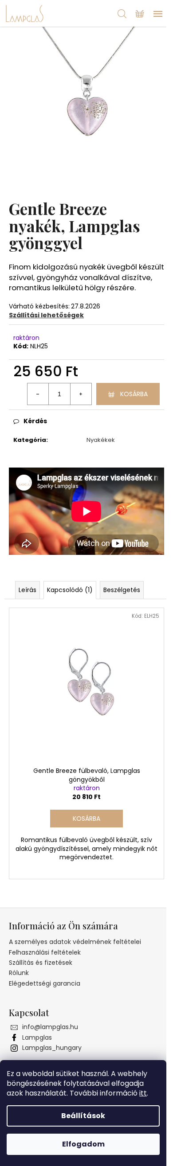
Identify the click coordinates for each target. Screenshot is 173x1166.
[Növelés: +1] (80, 394)
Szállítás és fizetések (40, 962)
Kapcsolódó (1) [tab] (70, 589)
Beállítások (83, 1116)
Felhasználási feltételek (45, 952)
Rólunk (19, 972)
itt (143, 1093)
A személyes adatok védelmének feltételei (75, 941)
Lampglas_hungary (52, 1047)
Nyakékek (100, 440)
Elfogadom (83, 1144)
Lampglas (37, 1037)
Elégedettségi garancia (44, 983)
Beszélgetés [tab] (121, 589)
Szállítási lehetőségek (46, 315)
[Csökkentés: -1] (38, 394)
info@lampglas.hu (50, 1026)
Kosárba (134, 394)
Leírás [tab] (27, 589)
